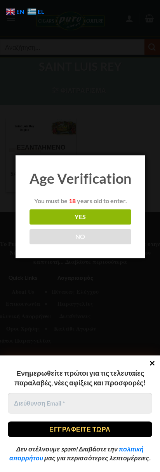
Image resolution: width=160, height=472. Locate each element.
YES (80, 216)
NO (80, 236)
